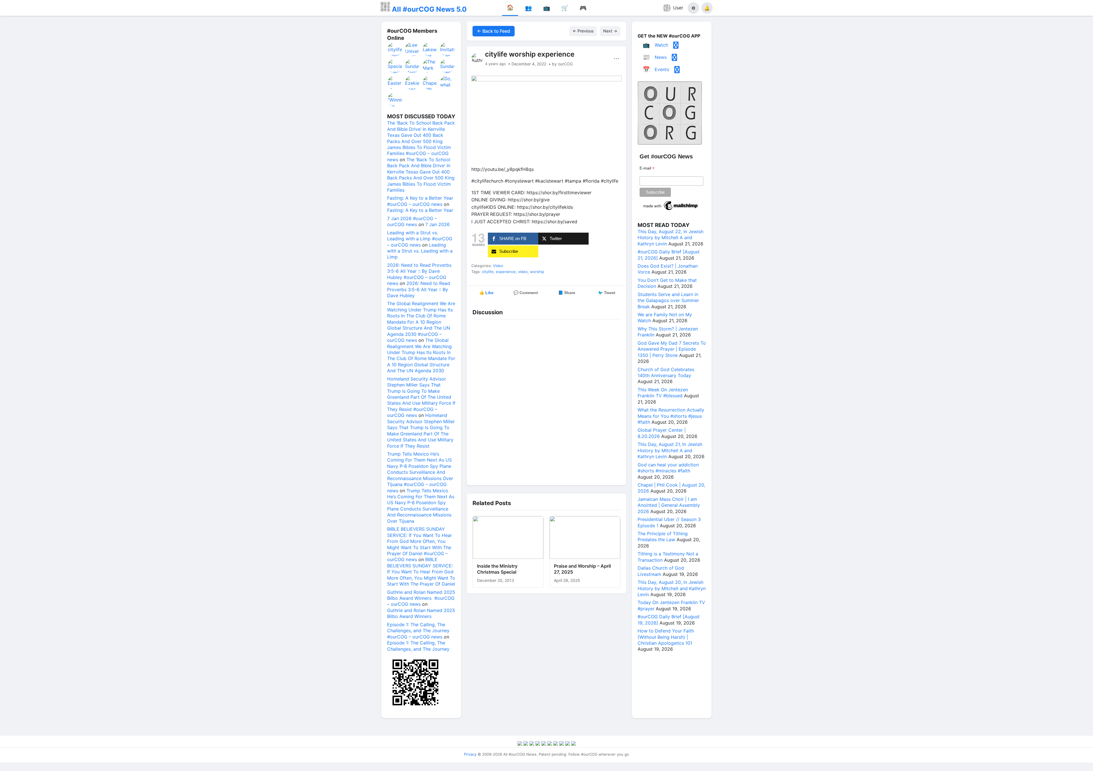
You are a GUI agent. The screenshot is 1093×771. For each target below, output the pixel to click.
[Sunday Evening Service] (447, 66)
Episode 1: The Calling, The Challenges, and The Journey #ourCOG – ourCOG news (418, 631)
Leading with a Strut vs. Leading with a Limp (420, 251)
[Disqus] (546, 401)
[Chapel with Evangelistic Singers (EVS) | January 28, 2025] (430, 83)
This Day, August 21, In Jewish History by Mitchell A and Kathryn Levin (670, 450)
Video (498, 265)
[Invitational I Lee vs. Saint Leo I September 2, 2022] (447, 49)
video (523, 271)
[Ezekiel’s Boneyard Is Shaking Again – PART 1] (412, 83)
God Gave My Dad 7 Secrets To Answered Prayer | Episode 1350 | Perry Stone (672, 349)
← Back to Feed (493, 31)
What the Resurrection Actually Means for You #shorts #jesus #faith (671, 416)
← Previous (583, 30)
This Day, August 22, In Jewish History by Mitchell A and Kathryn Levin (670, 238)
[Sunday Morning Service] (412, 66)
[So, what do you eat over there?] (447, 83)
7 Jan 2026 (437, 224)
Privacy (470, 754)
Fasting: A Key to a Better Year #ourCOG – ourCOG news (420, 201)
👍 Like (486, 292)
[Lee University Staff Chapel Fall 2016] (412, 49)
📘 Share (566, 292)
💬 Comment (525, 292)
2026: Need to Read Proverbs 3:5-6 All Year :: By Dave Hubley (418, 289)
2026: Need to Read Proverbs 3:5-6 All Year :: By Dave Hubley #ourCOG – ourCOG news (419, 274)
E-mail (647, 168)
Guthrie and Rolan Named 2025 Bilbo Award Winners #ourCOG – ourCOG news (421, 598)
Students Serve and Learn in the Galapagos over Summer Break (668, 300)
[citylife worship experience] (395, 49)
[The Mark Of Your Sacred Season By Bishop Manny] (430, 66)
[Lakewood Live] (430, 49)
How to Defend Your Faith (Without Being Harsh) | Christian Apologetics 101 (666, 637)
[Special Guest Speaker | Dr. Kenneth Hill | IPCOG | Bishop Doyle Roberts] (395, 66)
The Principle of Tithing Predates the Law (663, 536)
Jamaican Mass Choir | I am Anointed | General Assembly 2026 (669, 505)
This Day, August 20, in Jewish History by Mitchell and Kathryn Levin (672, 588)
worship (537, 271)
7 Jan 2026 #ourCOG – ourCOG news (412, 221)
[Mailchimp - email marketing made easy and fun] (671, 210)
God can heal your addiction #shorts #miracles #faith (668, 468)
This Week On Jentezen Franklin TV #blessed (663, 392)
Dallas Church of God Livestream (661, 571)
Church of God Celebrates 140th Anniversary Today (666, 372)
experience (506, 271)
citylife (488, 271)
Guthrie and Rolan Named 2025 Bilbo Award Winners (421, 613)
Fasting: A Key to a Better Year (420, 210)
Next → (610, 30)
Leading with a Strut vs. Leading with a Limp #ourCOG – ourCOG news (419, 239)
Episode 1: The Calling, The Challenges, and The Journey (418, 646)
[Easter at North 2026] (395, 83)
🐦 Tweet (606, 292)
